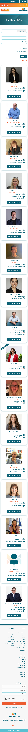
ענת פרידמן (14, 156)
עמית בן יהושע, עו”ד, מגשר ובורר (14, 604)
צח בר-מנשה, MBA (14, 226)
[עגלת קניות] (26, 5)
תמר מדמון (14, 363)
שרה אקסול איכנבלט (14, 397)
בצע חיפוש (23, 56)
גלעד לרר (14, 465)
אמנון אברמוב (14, 569)
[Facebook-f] (15, 725)
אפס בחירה (24, 60)
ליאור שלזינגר (14, 260)
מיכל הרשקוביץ (14, 431)
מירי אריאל (14, 190)
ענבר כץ (14, 535)
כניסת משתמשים (5, 9)
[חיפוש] (7, 5)
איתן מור (14, 327)
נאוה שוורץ (14, 499)
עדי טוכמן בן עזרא (14, 295)
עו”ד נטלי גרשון (14, 84)
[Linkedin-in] (13, 725)
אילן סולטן (14, 120)
